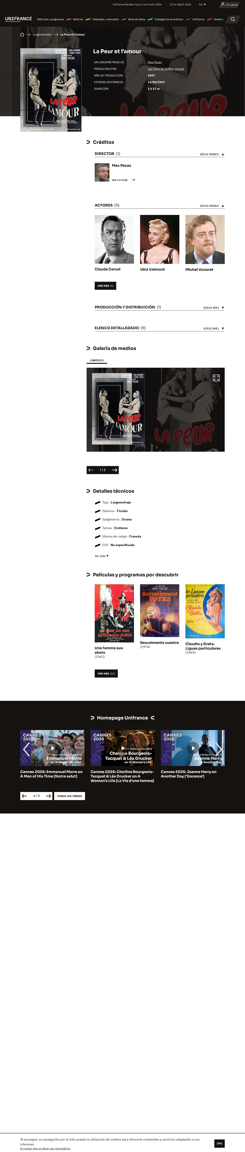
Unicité (179, 69)
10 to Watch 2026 (180, 4)
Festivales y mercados (105, 19)
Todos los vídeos (69, 796)
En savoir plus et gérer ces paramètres (45, 1148)
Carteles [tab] (96, 360)
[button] (216, 378)
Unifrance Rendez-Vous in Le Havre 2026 (137, 4)
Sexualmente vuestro (159, 642)
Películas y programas (50, 19)
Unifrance (198, 19)
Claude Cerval (107, 269)
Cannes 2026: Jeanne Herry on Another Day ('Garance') (118, 774)
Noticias (78, 19)
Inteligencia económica (169, 19)
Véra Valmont (152, 269)
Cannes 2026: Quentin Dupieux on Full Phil (192, 774)
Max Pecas (155, 62)
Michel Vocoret (199, 269)
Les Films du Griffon (160, 69)
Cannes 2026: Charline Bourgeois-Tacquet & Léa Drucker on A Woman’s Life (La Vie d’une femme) (52, 776)
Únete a (218, 19)
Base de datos (136, 19)
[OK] (219, 1143)
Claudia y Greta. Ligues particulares (203, 646)
